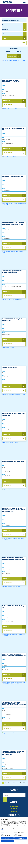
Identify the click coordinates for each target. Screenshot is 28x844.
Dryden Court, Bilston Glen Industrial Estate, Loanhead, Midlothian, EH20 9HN (13, 558)
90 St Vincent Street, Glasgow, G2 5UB (12, 176)
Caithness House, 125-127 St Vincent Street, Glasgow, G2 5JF (14, 414)
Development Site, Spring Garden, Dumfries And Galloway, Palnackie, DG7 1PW (14, 654)
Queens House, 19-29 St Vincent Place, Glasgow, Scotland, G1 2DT (12, 271)
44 (14, 782)
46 (20, 782)
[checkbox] (2, 832)
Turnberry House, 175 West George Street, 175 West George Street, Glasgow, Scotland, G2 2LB (13, 753)
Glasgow (14, 809)
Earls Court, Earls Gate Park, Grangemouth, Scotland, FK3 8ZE (11, 80)
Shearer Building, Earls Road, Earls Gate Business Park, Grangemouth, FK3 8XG (13, 223)
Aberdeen (14, 811)
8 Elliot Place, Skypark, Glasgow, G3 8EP (13, 462)
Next (24, 782)
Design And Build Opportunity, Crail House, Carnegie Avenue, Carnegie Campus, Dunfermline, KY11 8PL (13, 510)
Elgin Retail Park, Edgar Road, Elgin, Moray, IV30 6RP (12, 319)
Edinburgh (14, 806)
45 (17, 782)
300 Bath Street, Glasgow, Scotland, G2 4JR (13, 128)
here (2, 829)
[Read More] (14, 69)
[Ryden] (7, 2)
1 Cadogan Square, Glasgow (9, 367)
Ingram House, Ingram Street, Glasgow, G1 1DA (13, 606)
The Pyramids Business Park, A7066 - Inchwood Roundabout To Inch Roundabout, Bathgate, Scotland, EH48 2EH (14, 703)
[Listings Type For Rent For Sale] (14, 25)
